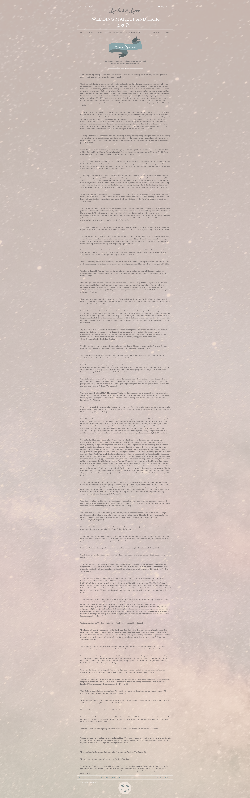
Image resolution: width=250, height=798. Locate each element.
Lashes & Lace (124, 11)
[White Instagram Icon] (118, 25)
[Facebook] (123, 25)
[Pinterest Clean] (127, 25)
